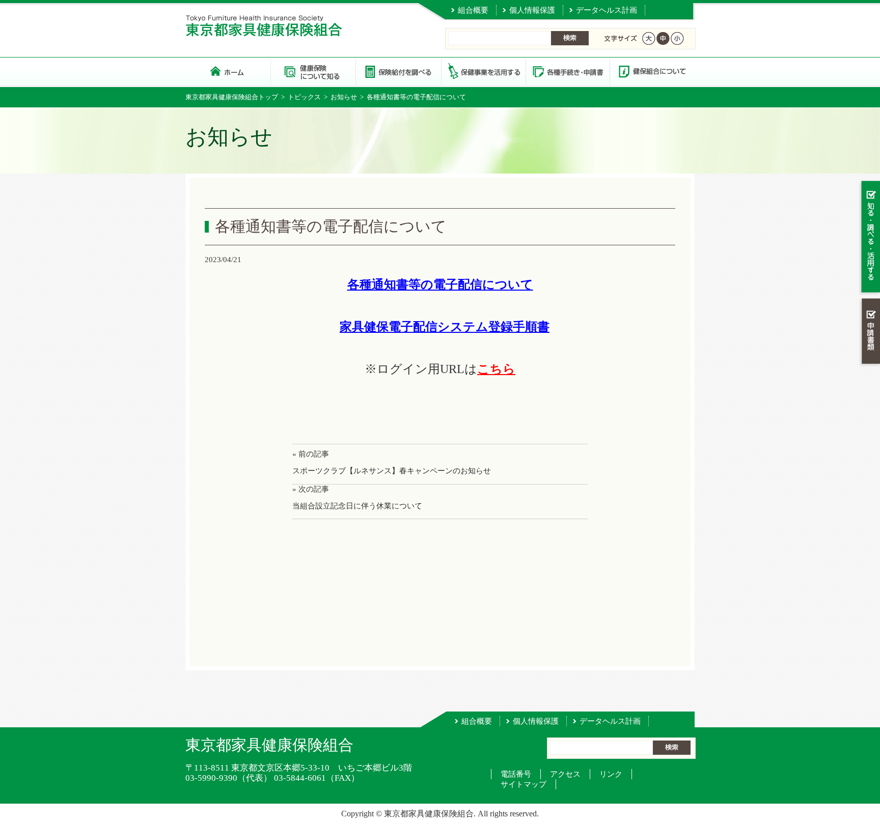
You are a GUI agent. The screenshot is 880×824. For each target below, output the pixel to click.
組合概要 (473, 10)
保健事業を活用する (483, 71)
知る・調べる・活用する (869, 237)
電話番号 (516, 774)
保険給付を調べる (398, 71)
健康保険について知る (312, 71)
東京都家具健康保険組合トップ (231, 97)
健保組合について (652, 71)
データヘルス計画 (606, 10)
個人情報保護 (532, 10)
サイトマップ (523, 784)
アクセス (565, 774)
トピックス (304, 97)
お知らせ (344, 97)
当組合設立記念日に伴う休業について (357, 506)
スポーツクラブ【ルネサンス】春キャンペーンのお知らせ (391, 471)
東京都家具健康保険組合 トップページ (227, 71)
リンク (610, 774)
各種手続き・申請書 (567, 71)
